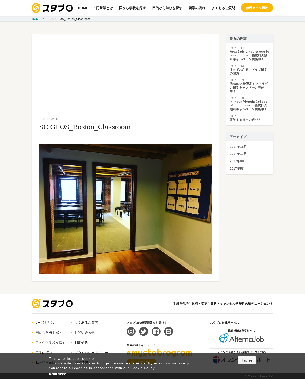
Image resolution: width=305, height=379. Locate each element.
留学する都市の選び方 (245, 119)
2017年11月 (238, 146)
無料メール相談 (257, 8)
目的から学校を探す (167, 8)
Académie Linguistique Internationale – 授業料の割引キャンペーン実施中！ (249, 55)
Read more (57, 373)
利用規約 (81, 342)
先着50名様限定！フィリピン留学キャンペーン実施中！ (249, 87)
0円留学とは (103, 8)
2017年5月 (237, 168)
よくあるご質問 (223, 8)
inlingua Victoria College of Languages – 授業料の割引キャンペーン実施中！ (248, 105)
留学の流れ (197, 8)
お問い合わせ (85, 332)
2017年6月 (237, 161)
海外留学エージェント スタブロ (52, 303)
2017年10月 (238, 154)
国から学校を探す (132, 8)
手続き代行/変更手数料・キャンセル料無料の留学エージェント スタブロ (52, 8)
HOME (83, 8)
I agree (247, 360)
